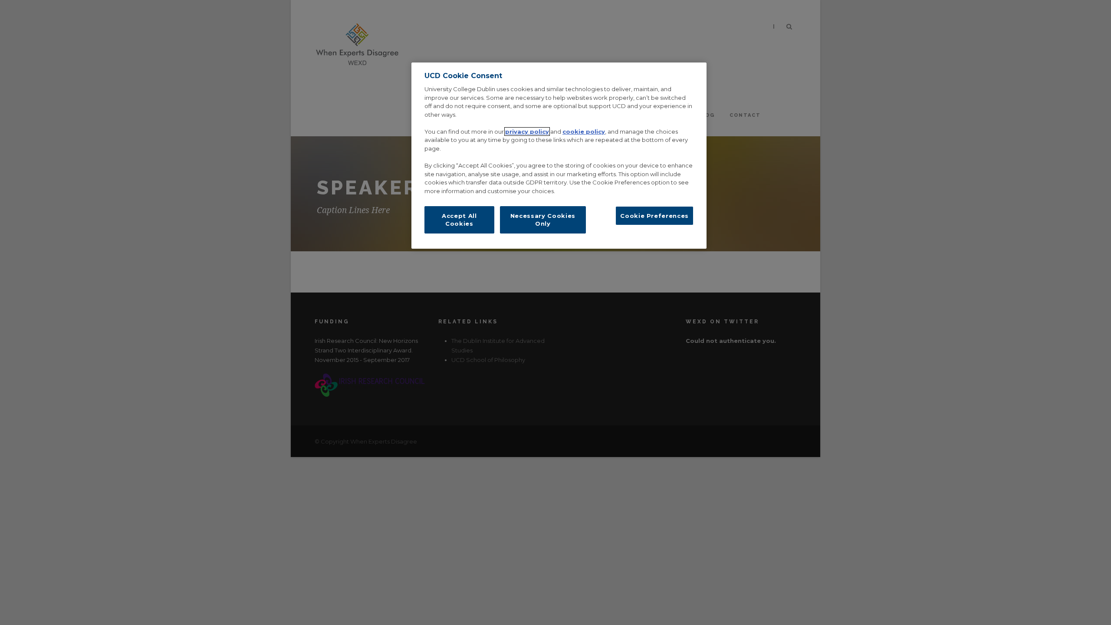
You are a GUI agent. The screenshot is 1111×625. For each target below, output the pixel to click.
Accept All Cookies (459, 219)
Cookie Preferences (654, 215)
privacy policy (527, 131)
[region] (559, 155)
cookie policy (583, 131)
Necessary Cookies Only (542, 219)
